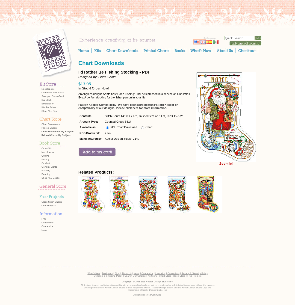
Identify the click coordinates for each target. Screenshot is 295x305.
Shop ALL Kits (49, 111)
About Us (127, 273)
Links (44, 230)
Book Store (179, 276)
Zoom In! (226, 163)
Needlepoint (47, 89)
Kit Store (152, 276)
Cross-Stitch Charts (51, 202)
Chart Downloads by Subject (57, 131)
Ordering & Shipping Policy (108, 276)
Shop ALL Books (50, 178)
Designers (107, 273)
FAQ (43, 219)
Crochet (45, 163)
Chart (148, 127)
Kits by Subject (49, 107)
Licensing (160, 273)
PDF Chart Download (123, 127)
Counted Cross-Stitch (52, 92)
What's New (94, 273)
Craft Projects (48, 205)
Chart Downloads (50, 124)
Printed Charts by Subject (56, 135)
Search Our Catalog (135, 276)
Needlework (47, 152)
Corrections (47, 222)
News (136, 273)
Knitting (45, 159)
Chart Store (165, 276)
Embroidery (47, 103)
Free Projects (194, 276)
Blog (117, 273)
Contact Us (47, 226)
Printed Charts (49, 128)
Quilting (45, 155)
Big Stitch (46, 100)
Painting (45, 170)
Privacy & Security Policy (195, 273)
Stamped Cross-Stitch (53, 96)
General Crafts (49, 167)
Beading (45, 174)
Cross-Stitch (47, 148)
